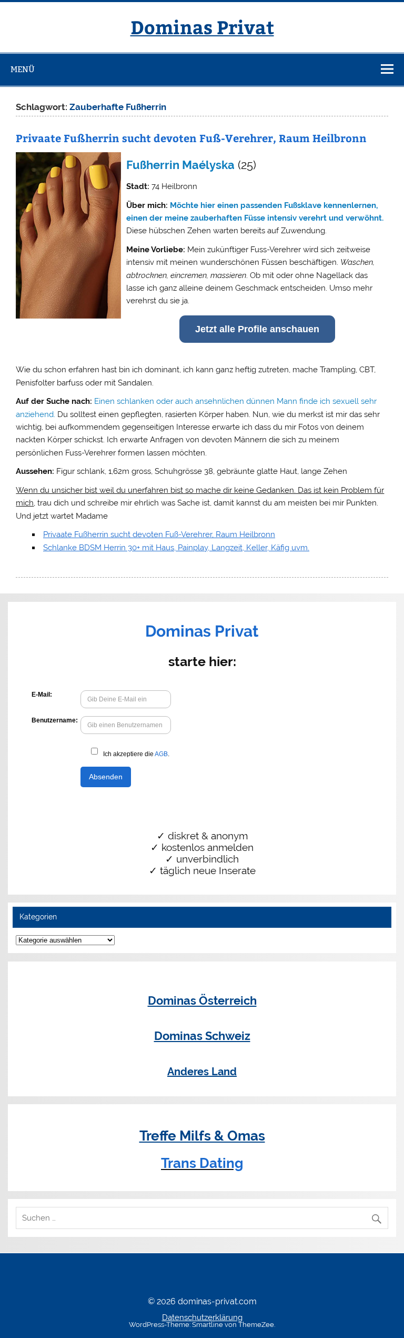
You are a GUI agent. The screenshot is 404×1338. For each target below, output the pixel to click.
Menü (23, 69)
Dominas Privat (202, 26)
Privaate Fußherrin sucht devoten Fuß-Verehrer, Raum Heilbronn (191, 138)
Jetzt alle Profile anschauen (257, 329)
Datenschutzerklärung (202, 1317)
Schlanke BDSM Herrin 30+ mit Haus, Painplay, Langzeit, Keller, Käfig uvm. (176, 547)
